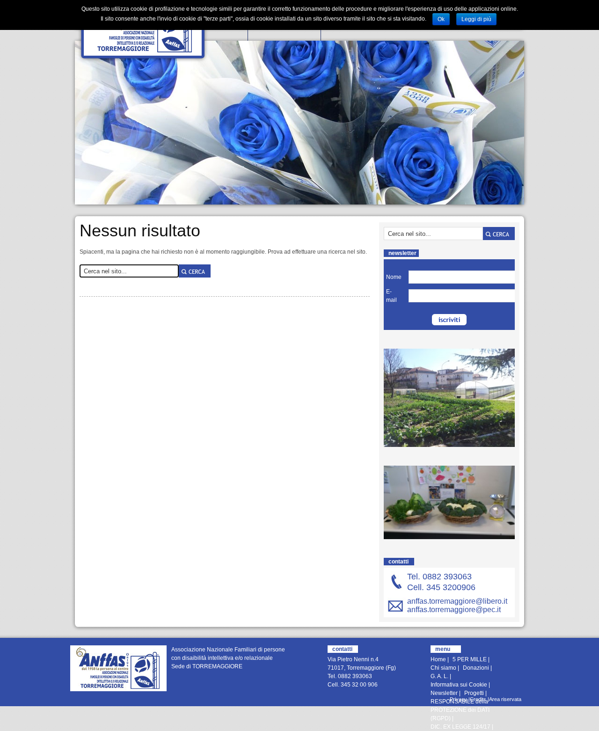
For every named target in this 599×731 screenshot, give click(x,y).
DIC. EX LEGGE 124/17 (460, 727)
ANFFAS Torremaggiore (143, 31)
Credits (478, 699)
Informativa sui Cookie (459, 684)
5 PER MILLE (470, 659)
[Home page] (118, 668)
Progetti (474, 693)
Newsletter (444, 693)
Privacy (458, 699)
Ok (441, 19)
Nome (394, 277)
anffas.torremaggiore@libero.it (457, 601)
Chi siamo (443, 668)
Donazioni (476, 668)
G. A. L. (439, 676)
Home (438, 659)
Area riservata (505, 699)
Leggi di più (476, 19)
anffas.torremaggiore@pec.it (454, 610)
